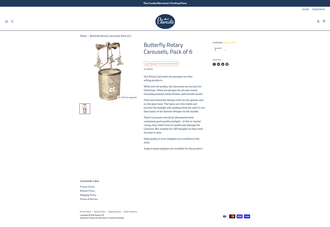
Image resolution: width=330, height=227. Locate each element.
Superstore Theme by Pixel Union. (94, 218)
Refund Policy (87, 191)
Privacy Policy (87, 186)
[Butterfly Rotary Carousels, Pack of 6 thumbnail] (85, 109)
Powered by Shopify (116, 218)
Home (83, 36)
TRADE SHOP (318, 9)
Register (153, 63)
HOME (305, 9)
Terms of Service (89, 199)
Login (147, 63)
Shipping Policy (88, 195)
